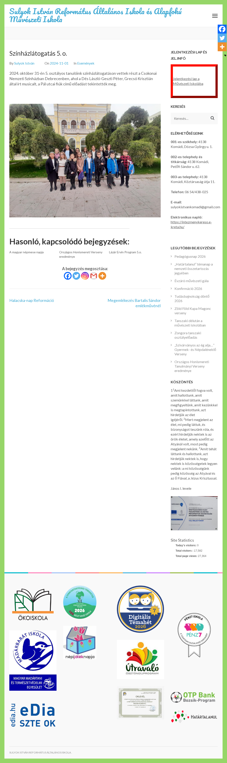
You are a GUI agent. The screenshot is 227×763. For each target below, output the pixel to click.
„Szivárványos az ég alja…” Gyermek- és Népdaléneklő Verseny (195, 349)
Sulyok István (24, 63)
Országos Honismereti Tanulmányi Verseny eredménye (191, 366)
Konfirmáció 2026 (188, 288)
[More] (102, 276)
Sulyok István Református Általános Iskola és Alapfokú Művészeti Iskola (95, 15)
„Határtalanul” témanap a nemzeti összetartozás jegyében (193, 268)
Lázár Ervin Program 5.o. (125, 252)
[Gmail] (94, 276)
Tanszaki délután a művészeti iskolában (190, 323)
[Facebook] (68, 276)
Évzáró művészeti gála (191, 281)
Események (85, 63)
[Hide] (225, 55)
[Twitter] (76, 276)
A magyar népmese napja (26, 252)
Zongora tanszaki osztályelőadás (187, 335)
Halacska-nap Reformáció (31, 300)
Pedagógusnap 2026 (190, 256)
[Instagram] (85, 276)
